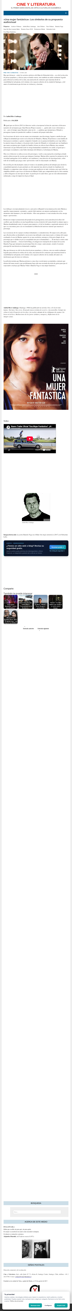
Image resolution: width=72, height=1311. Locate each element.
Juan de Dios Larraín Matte (12, 29)
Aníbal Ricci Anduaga (29, 26)
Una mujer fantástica (10, 32)
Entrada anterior (28, 628)
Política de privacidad (16, 1301)
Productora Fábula (39, 29)
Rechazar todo (35, 1305)
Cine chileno (50, 26)
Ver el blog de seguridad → (57, 551)
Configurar (48, 1305)
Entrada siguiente (43, 628)
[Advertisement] (36, 100)
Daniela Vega (59, 26)
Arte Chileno (41, 26)
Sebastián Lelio (50, 29)
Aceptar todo (61, 1305)
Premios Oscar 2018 (27, 29)
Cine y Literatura (12, 72)
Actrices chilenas (16, 26)
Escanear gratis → (58, 547)
